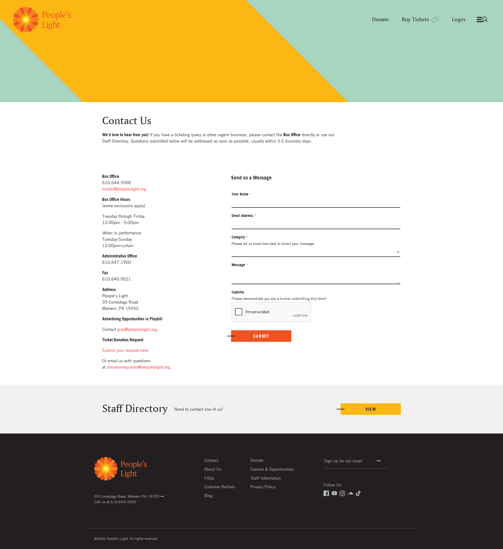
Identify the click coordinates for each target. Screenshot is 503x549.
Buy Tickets (415, 20)
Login (458, 20)
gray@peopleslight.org (137, 329)
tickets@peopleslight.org (124, 188)
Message (240, 264)
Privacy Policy (262, 486)
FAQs (209, 478)
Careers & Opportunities (272, 469)
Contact (211, 460)
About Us (212, 469)
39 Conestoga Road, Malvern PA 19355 (127, 496)
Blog (208, 495)
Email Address (244, 215)
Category (240, 237)
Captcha (238, 292)
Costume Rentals (219, 486)
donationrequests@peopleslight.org (138, 367)
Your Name (241, 194)
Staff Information (265, 478)
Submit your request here (125, 350)
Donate (380, 20)
